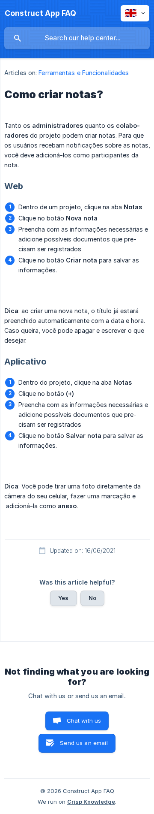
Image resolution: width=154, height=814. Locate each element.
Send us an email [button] (83, 742)
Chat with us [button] (84, 720)
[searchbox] (77, 38)
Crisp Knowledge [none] (91, 801)
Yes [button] (63, 597)
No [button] (92, 597)
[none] (40, 13)
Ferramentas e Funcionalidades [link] (83, 72)
